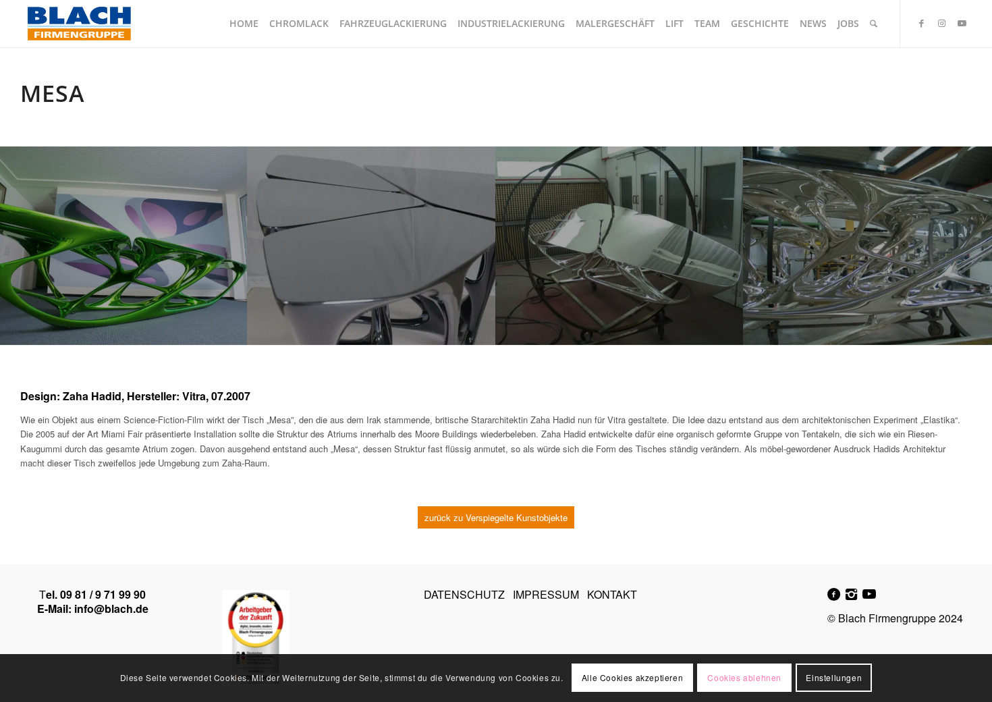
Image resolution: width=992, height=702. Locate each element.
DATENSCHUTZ (464, 594)
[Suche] (873, 23)
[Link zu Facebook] (921, 23)
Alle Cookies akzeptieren (632, 678)
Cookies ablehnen (744, 678)
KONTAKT (612, 594)
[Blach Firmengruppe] (79, 23)
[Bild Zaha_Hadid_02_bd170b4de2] (867, 245)
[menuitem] (244, 23)
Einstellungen (834, 678)
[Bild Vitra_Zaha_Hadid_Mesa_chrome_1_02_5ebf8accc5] (620, 245)
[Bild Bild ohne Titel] (124, 245)
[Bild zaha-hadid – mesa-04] (371, 245)
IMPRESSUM (546, 594)
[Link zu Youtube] (962, 23)
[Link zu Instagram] (941, 23)
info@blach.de (111, 608)
